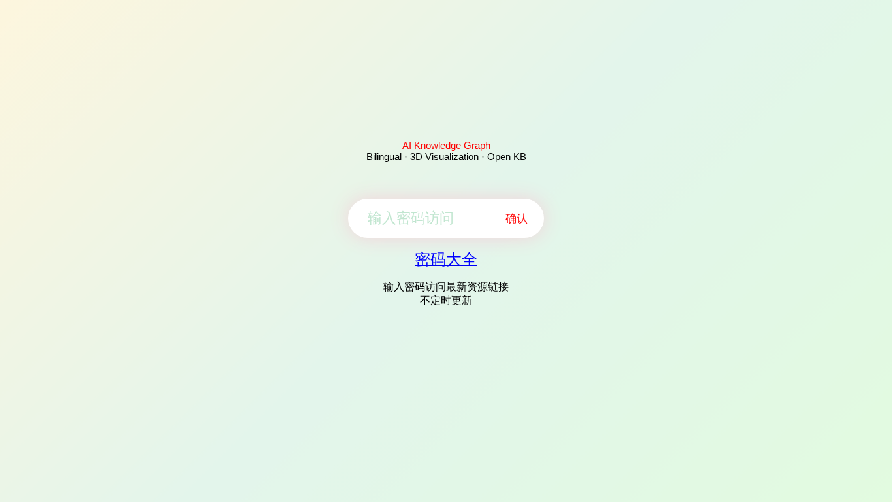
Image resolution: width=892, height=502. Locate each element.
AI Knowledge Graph (446, 145)
